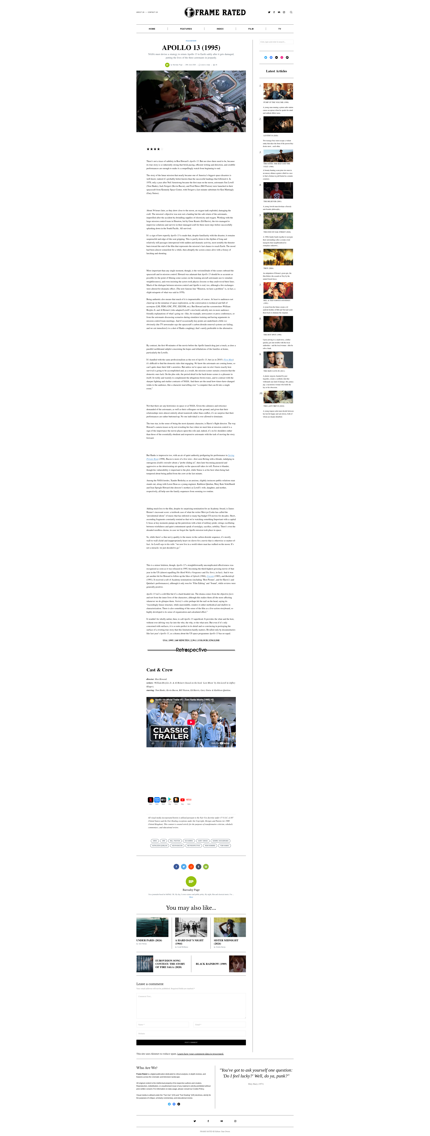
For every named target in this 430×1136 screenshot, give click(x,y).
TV (279, 28)
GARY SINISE (203, 841)
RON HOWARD (210, 846)
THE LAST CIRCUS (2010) (273, 406)
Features (186, 28)
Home (152, 28)
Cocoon (210, 575)
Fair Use (167, 1095)
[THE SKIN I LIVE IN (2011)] (278, 360)
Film (251, 28)
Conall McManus (182, 947)
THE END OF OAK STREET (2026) (277, 232)
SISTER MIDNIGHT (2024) (226, 941)
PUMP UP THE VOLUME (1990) (276, 102)
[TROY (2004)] (278, 257)
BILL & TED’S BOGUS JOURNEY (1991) (276, 301)
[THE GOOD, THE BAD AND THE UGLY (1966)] (278, 156)
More (191, 897)
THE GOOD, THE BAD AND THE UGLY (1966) (276, 165)
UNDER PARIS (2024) (149, 940)
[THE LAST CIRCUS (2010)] (278, 397)
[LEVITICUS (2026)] (278, 124)
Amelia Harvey (221, 947)
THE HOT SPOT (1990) (272, 334)
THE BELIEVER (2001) (272, 201)
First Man (228, 359)
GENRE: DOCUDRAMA (220, 841)
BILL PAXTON (175, 841)
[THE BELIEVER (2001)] (278, 190)
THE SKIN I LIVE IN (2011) (274, 371)
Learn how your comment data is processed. (200, 1053)
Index (220, 28)
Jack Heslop (143, 944)
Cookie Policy (198, 1089)
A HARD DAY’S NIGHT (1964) (189, 941)
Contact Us (153, 12)
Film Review (191, 41)
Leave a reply (205, 65)
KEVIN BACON (177, 846)
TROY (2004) (268, 268)
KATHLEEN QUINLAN (159, 846)
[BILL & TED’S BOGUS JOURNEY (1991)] (278, 290)
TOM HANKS (224, 846)
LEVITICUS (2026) (270, 135)
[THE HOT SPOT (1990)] (278, 324)
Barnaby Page (178, 65)
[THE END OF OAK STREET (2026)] (278, 221)
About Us (140, 12)
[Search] (291, 12)
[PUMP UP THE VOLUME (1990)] (278, 91)
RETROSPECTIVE (193, 846)
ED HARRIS (189, 841)
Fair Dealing (185, 1095)
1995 (163, 841)
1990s (155, 841)
